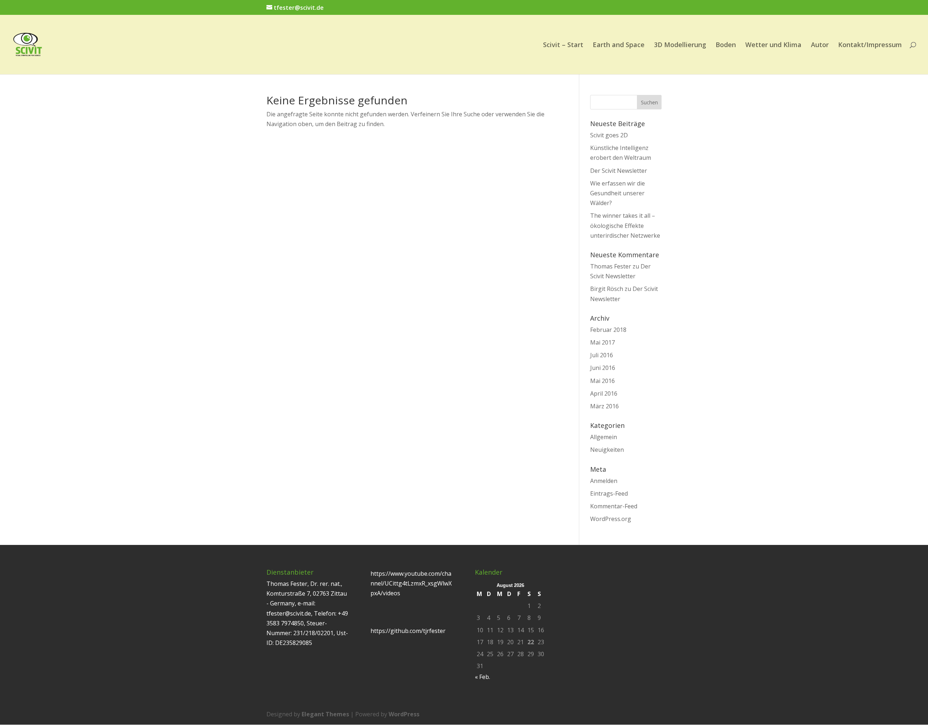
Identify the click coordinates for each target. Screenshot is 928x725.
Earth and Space (619, 45)
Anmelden (603, 481)
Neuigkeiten (607, 450)
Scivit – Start (563, 45)
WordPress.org (610, 519)
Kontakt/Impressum (870, 45)
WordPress (404, 714)
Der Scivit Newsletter (618, 171)
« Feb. (482, 677)
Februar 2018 (608, 330)
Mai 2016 (602, 381)
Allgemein (603, 437)
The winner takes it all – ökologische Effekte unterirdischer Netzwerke (625, 225)
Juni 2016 (602, 368)
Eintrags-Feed (609, 493)
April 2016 (603, 393)
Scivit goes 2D (609, 135)
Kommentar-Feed (613, 506)
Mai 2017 (602, 342)
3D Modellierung (680, 45)
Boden (726, 45)
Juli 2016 (601, 355)
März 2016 (604, 406)
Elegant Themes (325, 714)
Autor (820, 45)
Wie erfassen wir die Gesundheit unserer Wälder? (617, 193)
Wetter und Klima (773, 45)
